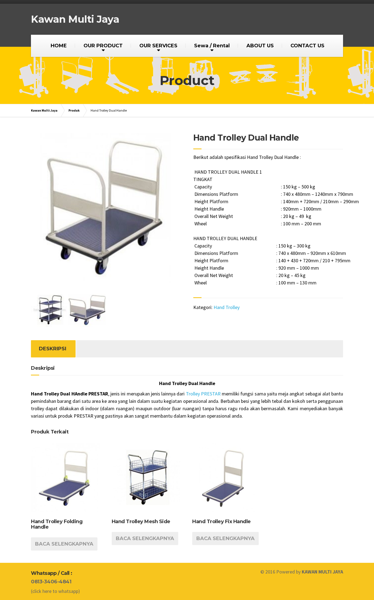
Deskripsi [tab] (52, 349)
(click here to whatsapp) (55, 591)
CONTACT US (307, 46)
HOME (59, 46)
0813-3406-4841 (51, 582)
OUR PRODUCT (103, 46)
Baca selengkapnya (64, 544)
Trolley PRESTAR (204, 394)
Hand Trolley (227, 307)
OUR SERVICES (158, 46)
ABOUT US (260, 46)
